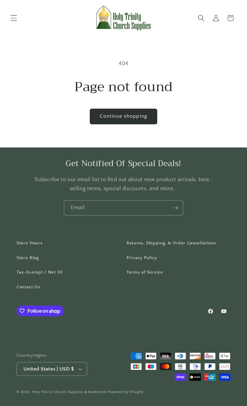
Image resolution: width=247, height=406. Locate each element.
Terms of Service (145, 272)
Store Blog (28, 257)
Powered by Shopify (126, 392)
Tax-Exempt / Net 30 (40, 272)
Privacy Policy (142, 257)
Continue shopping (123, 116)
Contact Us (28, 287)
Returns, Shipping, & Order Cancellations (171, 243)
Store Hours (29, 243)
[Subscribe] (175, 208)
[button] (14, 18)
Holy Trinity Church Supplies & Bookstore (69, 392)
